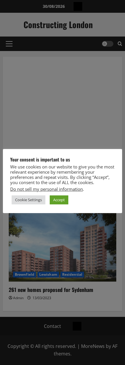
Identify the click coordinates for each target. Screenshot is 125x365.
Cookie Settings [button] (28, 199)
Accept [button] (59, 199)
